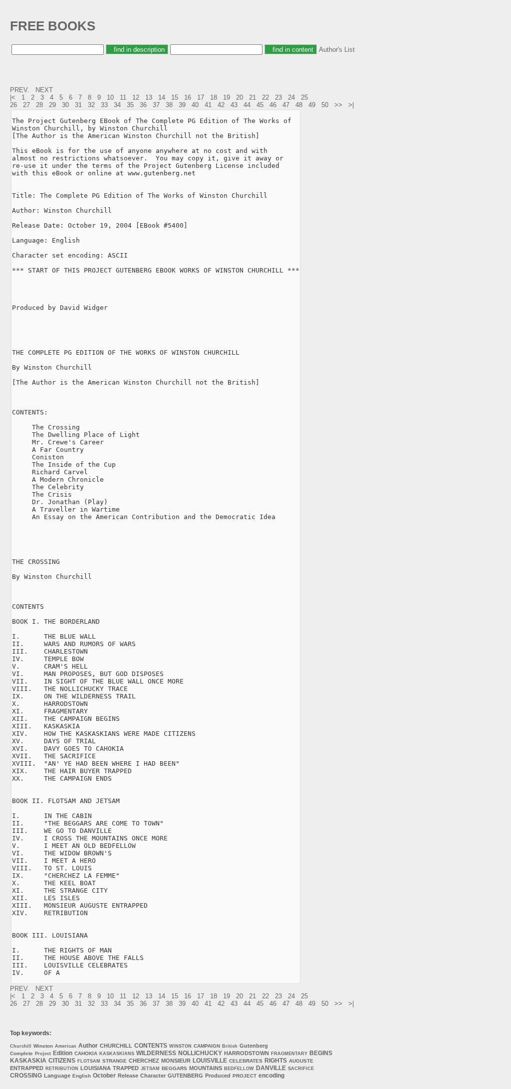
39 (182, 105)
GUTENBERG (185, 1076)
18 (213, 97)
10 (110, 97)
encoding (271, 1075)
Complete (21, 1053)
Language (57, 1076)
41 (208, 105)
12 (135, 97)
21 (252, 97)
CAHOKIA (85, 1053)
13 (148, 97)
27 (26, 105)
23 (278, 97)
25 (304, 97)
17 (200, 97)
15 (174, 97)
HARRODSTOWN (246, 1053)
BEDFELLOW (239, 1068)
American (65, 1046)
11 (123, 97)
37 (156, 105)
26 (13, 105)
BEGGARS (174, 1068)
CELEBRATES (245, 1061)
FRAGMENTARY (289, 1053)
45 (259, 105)
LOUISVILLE (210, 1060)
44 (247, 105)
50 (324, 105)
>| (352, 105)
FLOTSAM (88, 1061)
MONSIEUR (176, 1061)
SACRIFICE (301, 1068)
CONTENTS (150, 1045)
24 (291, 97)
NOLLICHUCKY (200, 1053)
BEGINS (320, 1053)
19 (226, 97)
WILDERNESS (156, 1053)
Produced (218, 1076)
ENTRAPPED (26, 1068)
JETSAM (150, 1068)
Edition (62, 1053)
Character (153, 1076)
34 (117, 105)
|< (13, 97)
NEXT (45, 90)
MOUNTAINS (205, 1068)
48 (298, 105)
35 (130, 105)
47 (285, 105)
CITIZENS (61, 1060)
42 (221, 105)
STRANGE (114, 1061)
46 (272, 105)
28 (39, 105)
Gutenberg (254, 1046)
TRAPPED (126, 1068)
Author (88, 1045)
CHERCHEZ (144, 1061)
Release (128, 1076)
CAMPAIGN (207, 1046)
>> (339, 105)
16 (187, 97)
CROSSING (26, 1075)
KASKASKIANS (116, 1053)
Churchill (20, 1046)
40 (195, 105)
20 (239, 97)
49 (311, 105)
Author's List (337, 49)
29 (52, 105)
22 (265, 97)
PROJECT (244, 1076)
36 (143, 105)
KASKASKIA (28, 1060)
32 (91, 105)
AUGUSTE (301, 1061)
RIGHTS (275, 1060)
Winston (43, 1046)
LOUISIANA (95, 1068)
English (81, 1076)
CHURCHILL (116, 1046)
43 (234, 105)
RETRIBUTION (61, 1068)
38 (169, 105)
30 (65, 105)
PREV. (20, 90)
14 (161, 97)
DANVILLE (271, 1068)
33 (104, 105)
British (230, 1046)
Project (43, 1053)
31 (78, 105)
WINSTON (180, 1046)
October (104, 1075)
